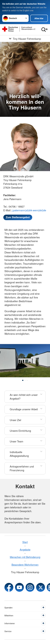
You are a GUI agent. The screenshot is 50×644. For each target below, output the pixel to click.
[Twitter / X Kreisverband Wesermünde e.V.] (40, 587)
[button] (22, 380)
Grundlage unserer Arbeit (24, 409)
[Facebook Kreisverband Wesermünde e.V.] (8, 587)
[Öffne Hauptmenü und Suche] (44, 29)
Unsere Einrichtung (20, 430)
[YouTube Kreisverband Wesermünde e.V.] (19, 587)
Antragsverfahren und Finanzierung (22, 468)
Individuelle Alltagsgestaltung (19, 454)
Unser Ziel (15, 420)
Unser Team (16, 441)
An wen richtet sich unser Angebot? (24, 396)
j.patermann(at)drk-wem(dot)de (29, 210)
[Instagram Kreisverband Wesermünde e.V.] (30, 587)
